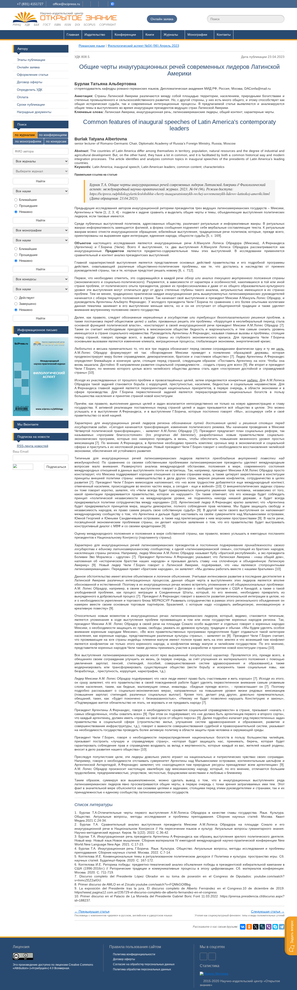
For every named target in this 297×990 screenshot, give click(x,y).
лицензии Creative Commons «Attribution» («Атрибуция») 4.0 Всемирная (53, 966)
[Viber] (268, 927)
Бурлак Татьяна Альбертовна (105, 84)
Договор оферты (29, 82)
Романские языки (92, 45)
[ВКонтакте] (242, 927)
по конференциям (53, 135)
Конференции (125, 34)
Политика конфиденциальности (134, 954)
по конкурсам (56, 141)
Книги (149, 34)
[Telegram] (281, 927)
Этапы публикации (31, 60)
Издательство (94, 34)
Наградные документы (34, 112)
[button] (291, 936)
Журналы (171, 34)
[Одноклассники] (249, 927)
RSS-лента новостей (32, 446)
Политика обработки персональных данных (142, 969)
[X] (255, 927)
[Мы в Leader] (112, 4)
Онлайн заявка (162, 19)
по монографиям (28, 141)
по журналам (25, 135)
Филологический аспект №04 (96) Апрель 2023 (143, 45)
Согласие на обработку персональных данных (143, 964)
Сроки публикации (31, 104)
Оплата (22, 97)
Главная (73, 34)
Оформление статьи (32, 74)
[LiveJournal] (262, 927)
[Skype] (275, 927)
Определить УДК (29, 89)
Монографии (197, 34)
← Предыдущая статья (92, 911)
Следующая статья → (267, 911)
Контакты (224, 34)
